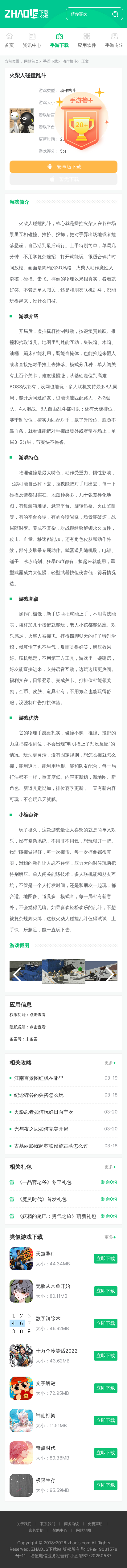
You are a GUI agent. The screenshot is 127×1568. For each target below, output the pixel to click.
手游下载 (59, 45)
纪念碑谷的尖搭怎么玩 (38, 1095)
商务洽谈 (71, 1523)
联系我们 (47, 1523)
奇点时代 (45, 1448)
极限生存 (45, 1480)
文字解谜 (45, 1383)
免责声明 (95, 1523)
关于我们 (24, 1523)
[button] (17, 974)
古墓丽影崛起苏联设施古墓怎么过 (51, 1146)
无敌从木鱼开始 (53, 1286)
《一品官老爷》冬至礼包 (44, 1182)
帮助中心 (59, 1530)
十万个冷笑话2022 (57, 1351)
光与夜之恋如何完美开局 (41, 1129)
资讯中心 (32, 45)
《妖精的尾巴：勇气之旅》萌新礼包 (56, 1216)
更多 (108, 1062)
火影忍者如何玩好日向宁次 (43, 1112)
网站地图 (83, 1530)
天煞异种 (45, 1254)
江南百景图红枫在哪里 (38, 1078)
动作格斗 (69, 61)
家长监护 (36, 1530)
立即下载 (105, 1258)
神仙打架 (45, 1415)
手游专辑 (114, 45)
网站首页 (31, 61)
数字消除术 (48, 1318)
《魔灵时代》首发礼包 (42, 1199)
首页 (9, 45)
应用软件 (87, 45)
